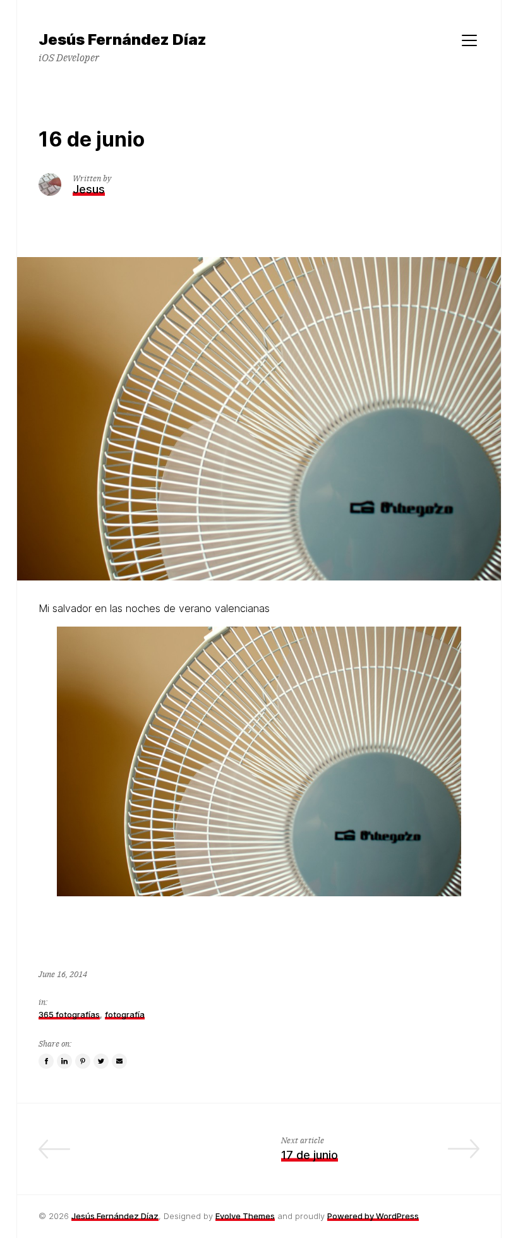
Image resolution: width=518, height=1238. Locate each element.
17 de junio (309, 1155)
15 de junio (208, 1155)
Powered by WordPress (373, 1216)
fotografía (125, 1014)
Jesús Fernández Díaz (115, 1216)
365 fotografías (69, 1014)
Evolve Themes (245, 1216)
